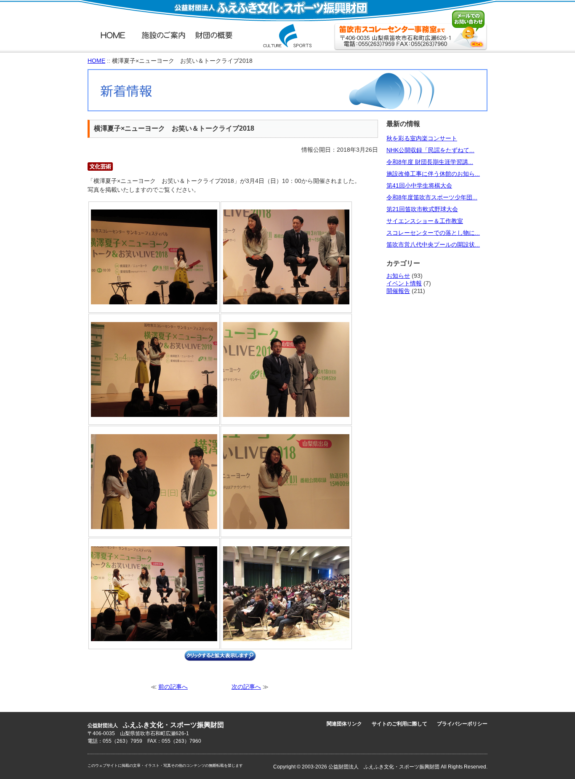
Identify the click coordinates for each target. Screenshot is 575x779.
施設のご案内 (163, 34)
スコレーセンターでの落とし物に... (433, 233)
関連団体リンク (344, 723)
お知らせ (398, 276)
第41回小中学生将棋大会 (419, 186)
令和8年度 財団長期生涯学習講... (429, 162)
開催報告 (398, 291)
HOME (113, 34)
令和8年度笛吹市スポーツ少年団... (431, 197)
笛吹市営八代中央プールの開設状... (433, 245)
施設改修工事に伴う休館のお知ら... (433, 174)
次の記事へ (246, 687)
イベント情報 (404, 283)
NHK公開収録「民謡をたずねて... (430, 150)
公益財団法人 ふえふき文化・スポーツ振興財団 (287, 35)
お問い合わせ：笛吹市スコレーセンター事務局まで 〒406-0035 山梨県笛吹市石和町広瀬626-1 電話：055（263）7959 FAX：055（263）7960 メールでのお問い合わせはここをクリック (410, 31)
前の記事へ (173, 687)
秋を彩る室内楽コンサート (421, 138)
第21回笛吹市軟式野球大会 (422, 209)
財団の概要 (214, 34)
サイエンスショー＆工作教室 (424, 221)
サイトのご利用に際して (399, 723)
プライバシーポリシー (462, 723)
